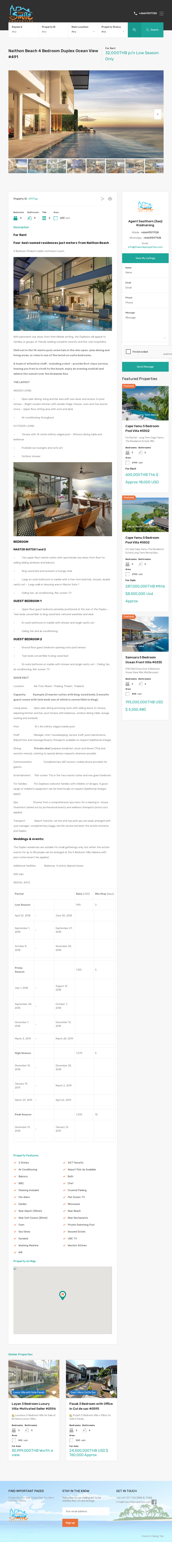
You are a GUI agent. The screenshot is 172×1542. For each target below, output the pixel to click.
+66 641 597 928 (126, 1497)
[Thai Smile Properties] (21, 21)
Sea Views (24, 1231)
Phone (128, 297)
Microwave (74, 1204)
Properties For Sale (19, 1497)
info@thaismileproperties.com (145, 247)
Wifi (20, 1252)
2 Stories (23, 1162)
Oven (21, 1224)
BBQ (21, 1183)
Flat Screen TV (76, 1197)
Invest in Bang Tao (153, 1536)
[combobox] (83, 31)
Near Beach (74, 1210)
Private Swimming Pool (81, 1224)
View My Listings (145, 258)
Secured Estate (76, 1231)
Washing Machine (28, 1245)
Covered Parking (77, 1190)
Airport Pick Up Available (82, 1169)
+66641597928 (148, 13)
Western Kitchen (77, 1245)
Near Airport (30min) (30, 1210)
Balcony (23, 1176)
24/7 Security (75, 1162)
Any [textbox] (74, 31)
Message (130, 312)
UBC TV (72, 1238)
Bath (70, 1176)
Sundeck (23, 1238)
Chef (70, 1183)
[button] (66, 1300)
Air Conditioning (27, 1169)
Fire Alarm (24, 1197)
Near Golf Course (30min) (32, 1217)
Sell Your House (17, 1500)
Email (128, 282)
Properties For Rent (42, 1497)
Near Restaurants (78, 1217)
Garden (22, 1204)
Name (128, 267)
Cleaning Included (28, 1190)
